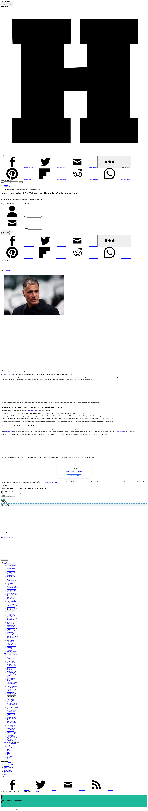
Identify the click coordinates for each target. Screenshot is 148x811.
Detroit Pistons (10, 622)
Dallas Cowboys (11, 576)
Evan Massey (8, 270)
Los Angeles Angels (12, 672)
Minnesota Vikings (11, 593)
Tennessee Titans (11, 607)
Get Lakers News (5, 233)
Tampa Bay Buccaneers (12, 605)
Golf (8, 749)
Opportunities (7, 768)
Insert (16, 809)
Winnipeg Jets (10, 740)
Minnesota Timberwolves (13, 635)
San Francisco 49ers (12, 602)
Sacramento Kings (71, 429)
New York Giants (11, 597)
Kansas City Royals (11, 671)
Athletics (9, 656)
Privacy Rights (7, 774)
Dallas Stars (10, 708)
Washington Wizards (12, 651)
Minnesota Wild (10, 715)
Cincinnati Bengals (11, 572)
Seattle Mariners (11, 687)
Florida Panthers (11, 713)
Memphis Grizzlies (11, 630)
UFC (8, 752)
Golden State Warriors (32, 410)
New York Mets (10, 679)
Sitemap (6, 773)
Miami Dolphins (11, 591)
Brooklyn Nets (10, 614)
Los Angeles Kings (11, 714)
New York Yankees (11, 681)
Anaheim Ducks (11, 697)
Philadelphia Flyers (11, 725)
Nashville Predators (11, 718)
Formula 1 (9, 747)
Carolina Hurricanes (12, 703)
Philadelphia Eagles (11, 600)
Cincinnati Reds (11, 664)
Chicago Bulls (10, 617)
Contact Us (6, 766)
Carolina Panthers (11, 571)
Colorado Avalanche (12, 706)
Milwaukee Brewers (12, 676)
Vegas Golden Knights (12, 738)
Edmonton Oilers (11, 711)
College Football (11, 745)
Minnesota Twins (11, 678)
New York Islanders (11, 721)
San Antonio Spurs (11, 647)
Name (25, 216)
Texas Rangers (10, 692)
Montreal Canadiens (12, 717)
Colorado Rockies (11, 667)
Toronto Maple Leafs (12, 733)
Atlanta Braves (10, 657)
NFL (5, 564)
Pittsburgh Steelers (11, 601)
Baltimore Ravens (11, 568)
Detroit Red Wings (11, 710)
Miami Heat (10, 632)
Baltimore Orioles (11, 658)
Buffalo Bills (10, 569)
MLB (5, 653)
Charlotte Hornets (11, 615)
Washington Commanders (13, 608)
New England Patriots (12, 594)
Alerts (2, 180)
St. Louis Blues (10, 731)
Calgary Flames (10, 702)
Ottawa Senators (11, 724)
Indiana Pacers (10, 626)
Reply (2, 806)
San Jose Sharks (11, 728)
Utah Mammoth (10, 735)
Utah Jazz (9, 650)
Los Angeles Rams (11, 589)
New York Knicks (11, 637)
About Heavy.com (8, 764)
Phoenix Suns (10, 643)
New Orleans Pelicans (120, 431)
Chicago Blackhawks (12, 704)
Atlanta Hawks (10, 611)
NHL (5, 696)
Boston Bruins (10, 699)
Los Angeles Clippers (12, 628)
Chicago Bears (10, 575)
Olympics (9, 754)
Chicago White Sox (11, 662)
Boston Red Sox (11, 660)
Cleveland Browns (11, 573)
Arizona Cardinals (11, 565)
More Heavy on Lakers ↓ (7, 537)
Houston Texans (11, 582)
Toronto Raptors (11, 648)
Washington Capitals (12, 739)
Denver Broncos (11, 578)
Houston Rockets (11, 625)
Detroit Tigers (10, 668)
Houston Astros (10, 669)
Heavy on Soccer (11, 757)
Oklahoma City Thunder (13, 639)
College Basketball (11, 743)
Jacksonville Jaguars (12, 584)
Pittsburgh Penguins (11, 726)
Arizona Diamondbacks (12, 654)
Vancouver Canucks (12, 736)
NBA (5, 609)
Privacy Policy (7, 770)
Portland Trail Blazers (12, 644)
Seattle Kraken (10, 729)
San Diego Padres (11, 685)
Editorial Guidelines (8, 767)
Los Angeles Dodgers (12, 674)
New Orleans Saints (11, 596)
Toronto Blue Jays (11, 693)
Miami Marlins (10, 675)
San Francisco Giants (12, 686)
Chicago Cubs (10, 661)
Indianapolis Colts (11, 583)
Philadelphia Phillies (12, 682)
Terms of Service (8, 771)
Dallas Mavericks (11, 619)
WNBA (9, 753)
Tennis (8, 759)
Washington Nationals (12, 694)
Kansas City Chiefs (11, 586)
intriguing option (9, 431)
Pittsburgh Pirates (11, 683)
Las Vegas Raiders (11, 590)
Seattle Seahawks (11, 604)
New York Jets (10, 598)
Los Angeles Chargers (12, 587)
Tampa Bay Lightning (12, 732)
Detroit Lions (10, 579)
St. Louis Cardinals (11, 689)
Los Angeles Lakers (8, 374)
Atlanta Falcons (10, 566)
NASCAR (9, 750)
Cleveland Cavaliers (12, 618)
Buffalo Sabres (10, 700)
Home (5, 562)
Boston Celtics (10, 612)
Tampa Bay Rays (11, 690)
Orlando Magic (10, 640)
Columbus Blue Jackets (12, 707)
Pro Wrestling (10, 756)
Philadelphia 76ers (11, 641)
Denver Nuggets (11, 621)
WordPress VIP (35, 791)
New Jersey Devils (11, 720)
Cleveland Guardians (12, 665)
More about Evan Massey (51, 482)
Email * (26, 228)
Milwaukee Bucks (11, 633)
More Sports (7, 742)
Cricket (8, 746)
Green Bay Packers (11, 580)
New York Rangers (11, 722)
